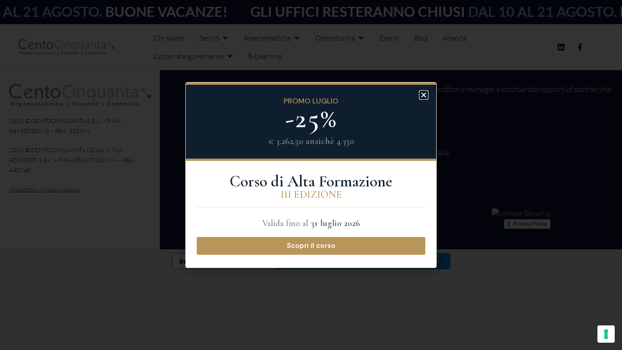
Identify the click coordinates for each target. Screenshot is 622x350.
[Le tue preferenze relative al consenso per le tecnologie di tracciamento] (606, 334)
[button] (423, 95)
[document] (311, 175)
